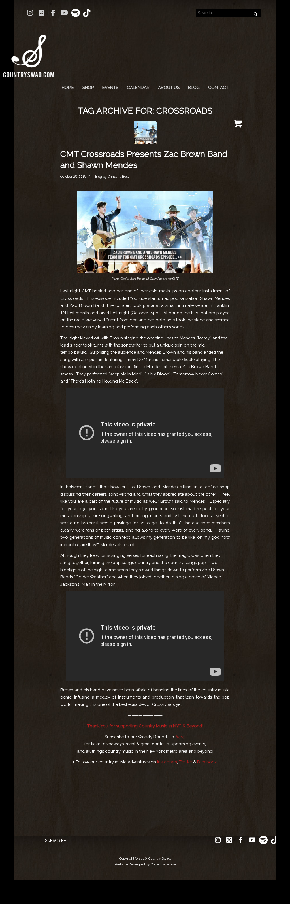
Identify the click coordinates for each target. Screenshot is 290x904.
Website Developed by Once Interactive (145, 864)
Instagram (167, 761)
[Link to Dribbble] (87, 13)
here (179, 736)
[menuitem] (67, 87)
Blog (98, 177)
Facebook (207, 761)
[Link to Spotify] (75, 13)
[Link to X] (41, 13)
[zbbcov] (145, 132)
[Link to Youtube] (64, 13)
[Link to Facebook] (53, 13)
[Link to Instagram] (30, 13)
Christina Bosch (119, 177)
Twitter (185, 761)
